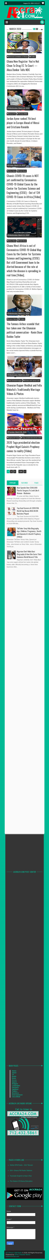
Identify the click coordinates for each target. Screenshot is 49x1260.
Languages (16, 1086)
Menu (6, 3)
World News (22, 171)
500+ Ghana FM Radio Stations (21, 1170)
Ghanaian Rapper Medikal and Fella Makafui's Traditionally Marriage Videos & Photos (24, 389)
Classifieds (16, 1097)
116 (20, 471)
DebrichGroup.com (12, 1256)
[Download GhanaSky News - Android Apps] (24, 1199)
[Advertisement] (26, 641)
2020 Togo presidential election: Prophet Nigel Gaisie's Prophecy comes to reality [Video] (23, 446)
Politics (33, 56)
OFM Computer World (22, 1255)
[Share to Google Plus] (26, 47)
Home (14, 1071)
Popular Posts (13, 483)
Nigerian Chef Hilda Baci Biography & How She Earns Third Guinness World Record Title (29, 554)
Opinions (15, 1089)
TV (13, 1075)
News (14, 1078)
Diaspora (15, 1087)
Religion (15, 1084)
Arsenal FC (11, 114)
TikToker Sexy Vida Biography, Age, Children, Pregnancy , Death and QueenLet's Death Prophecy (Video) (29, 532)
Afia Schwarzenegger (15, 380)
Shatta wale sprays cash (32, 380)
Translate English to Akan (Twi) (21, 1176)
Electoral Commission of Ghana (18, 56)
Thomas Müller (22, 114)
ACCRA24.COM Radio (14, 1253)
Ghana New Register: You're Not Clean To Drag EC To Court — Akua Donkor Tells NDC (23, 65)
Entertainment (17, 1095)
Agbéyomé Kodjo (13, 437)
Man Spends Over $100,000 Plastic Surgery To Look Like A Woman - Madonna (28, 490)
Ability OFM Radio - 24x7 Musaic (21, 1165)
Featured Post (24, 483)
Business (15, 1093)
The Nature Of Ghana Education (21, 1181)
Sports (14, 1082)
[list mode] (34, 29)
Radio (14, 1076)
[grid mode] (37, 29)
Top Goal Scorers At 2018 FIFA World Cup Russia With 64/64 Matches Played (28, 511)
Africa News (12, 171)
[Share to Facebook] (20, 47)
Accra (14, 1080)
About (14, 1073)
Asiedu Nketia (12, 319)
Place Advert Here (36, 483)
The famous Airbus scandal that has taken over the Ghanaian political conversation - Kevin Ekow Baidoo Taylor (24, 330)
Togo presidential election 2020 (31, 437)
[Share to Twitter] (23, 47)
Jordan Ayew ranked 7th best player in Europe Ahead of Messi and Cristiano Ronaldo (23, 122)
